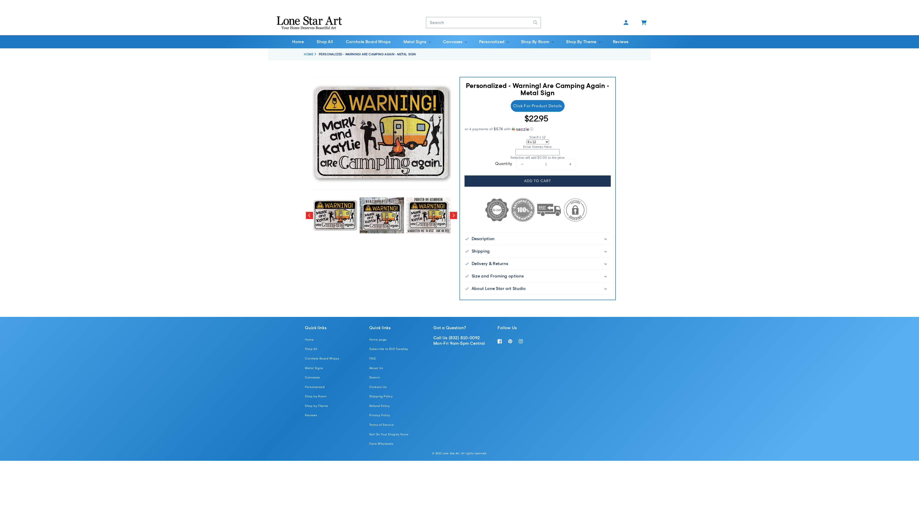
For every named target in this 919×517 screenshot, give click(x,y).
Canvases (312, 377)
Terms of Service (381, 425)
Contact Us (378, 387)
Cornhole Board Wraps (322, 358)
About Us (376, 368)
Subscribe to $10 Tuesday (388, 349)
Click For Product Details (537, 105)
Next (453, 215)
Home (309, 339)
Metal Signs (314, 368)
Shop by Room (315, 396)
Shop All (311, 349)
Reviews (311, 415)
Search (374, 377)
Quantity (503, 163)
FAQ (372, 358)
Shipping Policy (381, 396)
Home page (378, 339)
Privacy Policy (379, 415)
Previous (309, 215)
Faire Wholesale (381, 443)
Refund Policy (379, 406)
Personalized (315, 387)
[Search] (535, 22)
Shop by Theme (316, 406)
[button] (417, 41)
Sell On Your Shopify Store (389, 434)
